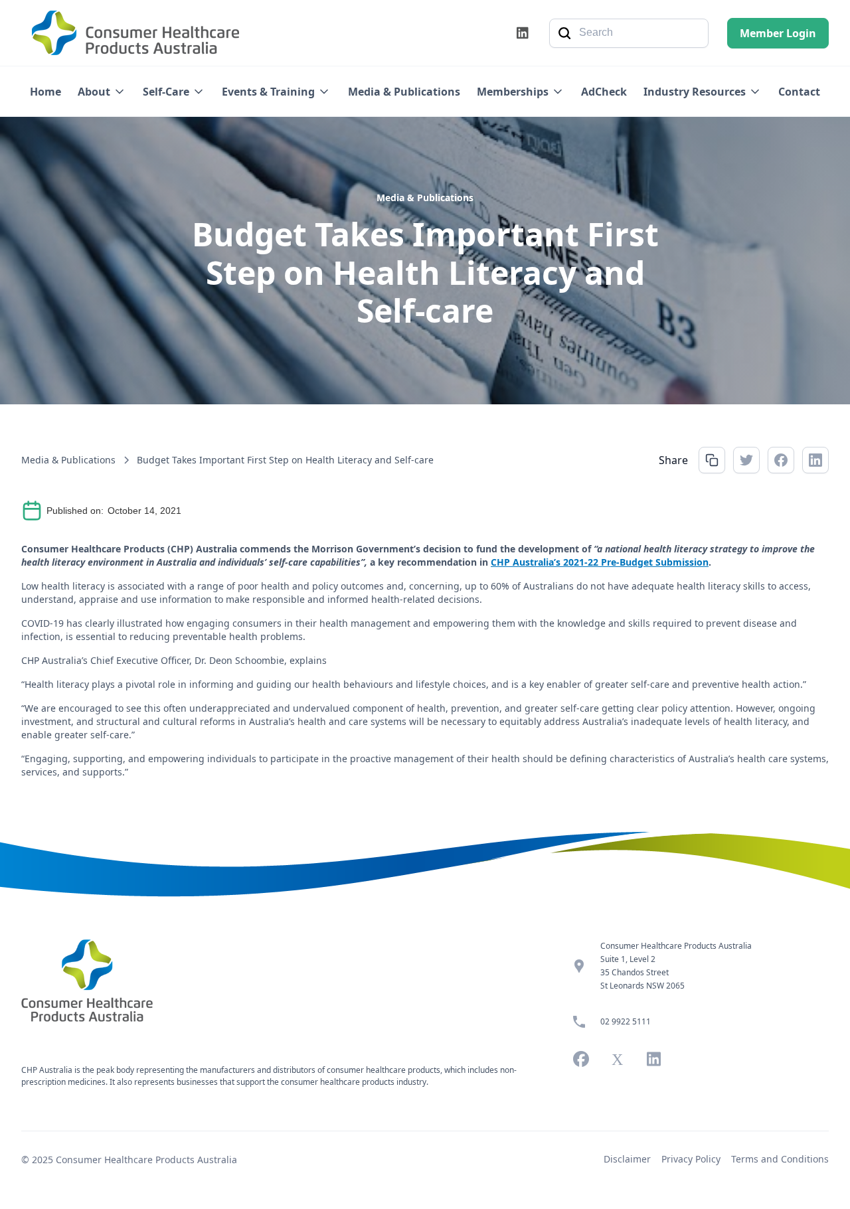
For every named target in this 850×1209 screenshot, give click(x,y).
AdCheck (604, 91)
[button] (102, 91)
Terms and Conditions (780, 1159)
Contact (799, 91)
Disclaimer (627, 1159)
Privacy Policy (691, 1159)
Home (45, 91)
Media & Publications (404, 91)
